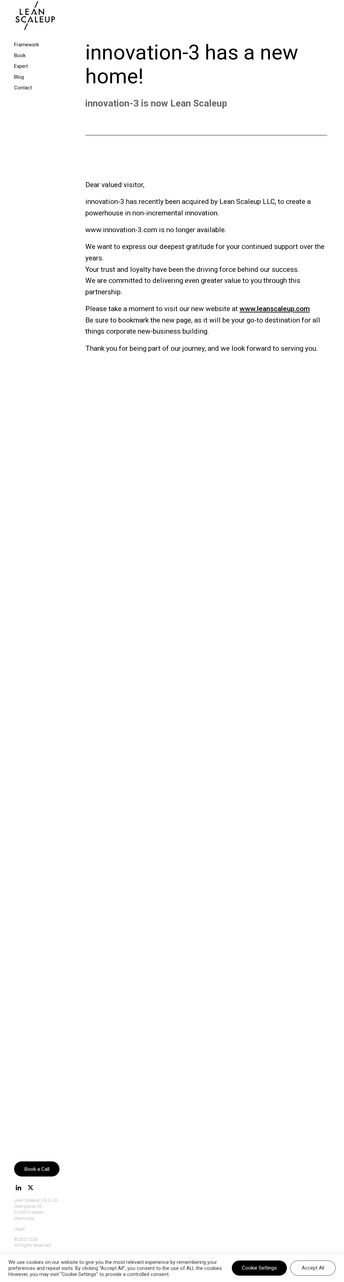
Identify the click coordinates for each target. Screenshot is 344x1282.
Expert (21, 66)
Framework (26, 45)
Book (20, 55)
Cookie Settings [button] (259, 1268)
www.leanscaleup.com (275, 309)
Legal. (20, 1228)
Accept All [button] (313, 1268)
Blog (19, 77)
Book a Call (37, 1169)
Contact (23, 88)
